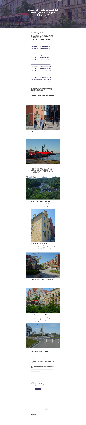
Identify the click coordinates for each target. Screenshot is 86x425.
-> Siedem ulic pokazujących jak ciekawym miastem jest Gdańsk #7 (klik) (40, 55)
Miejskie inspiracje (55, 1)
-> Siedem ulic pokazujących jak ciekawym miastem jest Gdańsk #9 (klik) (40, 59)
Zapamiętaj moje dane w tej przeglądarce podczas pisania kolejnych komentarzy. (41, 409)
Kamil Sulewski (47, 17)
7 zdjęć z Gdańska (27, 1)
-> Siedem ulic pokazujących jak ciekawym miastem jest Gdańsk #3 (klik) (40, 46)
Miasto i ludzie (45, 1)
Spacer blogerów (41, 1)
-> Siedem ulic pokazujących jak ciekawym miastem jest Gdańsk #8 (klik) (40, 57)
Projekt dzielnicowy (35, 1)
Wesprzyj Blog (59, 1)
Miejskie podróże (50, 1)
